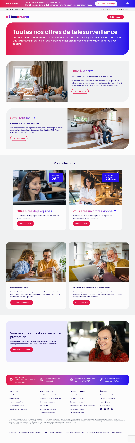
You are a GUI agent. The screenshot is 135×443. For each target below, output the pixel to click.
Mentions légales (117, 432)
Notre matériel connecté (48, 409)
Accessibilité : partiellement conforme (30, 432)
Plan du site (12, 432)
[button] (127, 17)
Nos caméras (44, 405)
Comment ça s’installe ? (77, 398)
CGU (45, 432)
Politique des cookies (56, 432)
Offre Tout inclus (14, 398)
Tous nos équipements (47, 413)
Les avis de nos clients (107, 398)
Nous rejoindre (105, 402)
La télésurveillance (77, 391)
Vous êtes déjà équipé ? (17, 405)
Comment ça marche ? (77, 402)
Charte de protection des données (74, 432)
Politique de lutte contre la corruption (98, 432)
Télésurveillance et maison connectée (82, 405)
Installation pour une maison (49, 395)
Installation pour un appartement (50, 398)
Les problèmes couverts (78, 395)
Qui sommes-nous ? (106, 395)
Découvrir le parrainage (106, 4)
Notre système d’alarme (48, 402)
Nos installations (46, 391)
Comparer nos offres (16, 402)
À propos (103, 391)
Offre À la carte (14, 395)
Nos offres (13, 391)
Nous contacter (105, 405)
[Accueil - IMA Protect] (17, 17)
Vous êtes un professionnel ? (19, 409)
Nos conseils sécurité (77, 409)
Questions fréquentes (77, 413)
